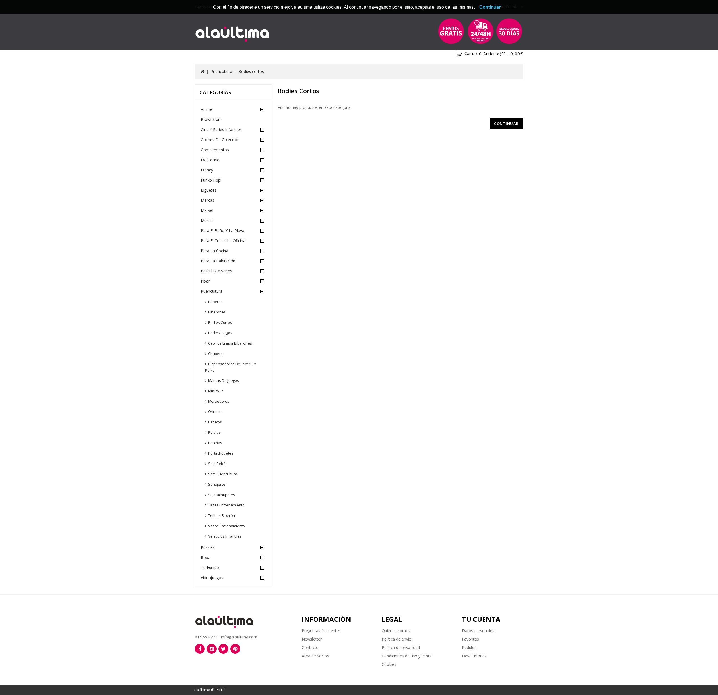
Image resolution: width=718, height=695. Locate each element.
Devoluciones (474, 656)
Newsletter (312, 639)
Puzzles (208, 547)
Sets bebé (216, 463)
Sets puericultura (222, 473)
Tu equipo (210, 567)
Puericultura (221, 71)
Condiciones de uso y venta (407, 656)
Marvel (207, 210)
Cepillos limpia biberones (230, 343)
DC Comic (210, 159)
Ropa (205, 557)
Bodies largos (220, 332)
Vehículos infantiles (224, 536)
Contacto (310, 647)
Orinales (215, 411)
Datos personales (478, 630)
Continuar (506, 123)
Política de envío (396, 639)
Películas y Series (216, 271)
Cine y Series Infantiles (221, 129)
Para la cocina (214, 250)
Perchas (215, 442)
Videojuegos (212, 577)
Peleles (214, 432)
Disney (207, 170)
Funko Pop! (211, 180)
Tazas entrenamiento (226, 505)
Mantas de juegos (223, 380)
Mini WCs (216, 390)
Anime (206, 109)
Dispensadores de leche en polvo (230, 367)
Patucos (215, 422)
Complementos (215, 149)
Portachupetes (220, 453)
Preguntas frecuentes (321, 630)
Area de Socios (315, 656)
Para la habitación (218, 260)
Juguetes (209, 190)
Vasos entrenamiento (226, 525)
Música (207, 220)
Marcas (207, 200)
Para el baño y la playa (222, 230)
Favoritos (470, 639)
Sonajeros (217, 484)
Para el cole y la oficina (223, 240)
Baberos (215, 301)
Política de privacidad (401, 647)
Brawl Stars (211, 119)
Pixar (205, 281)
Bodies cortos (251, 71)
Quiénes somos (396, 630)
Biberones (217, 312)
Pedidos (469, 647)
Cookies (389, 664)
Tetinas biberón (221, 515)
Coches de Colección (220, 139)
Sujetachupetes (221, 494)
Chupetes (216, 353)
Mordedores (218, 401)
